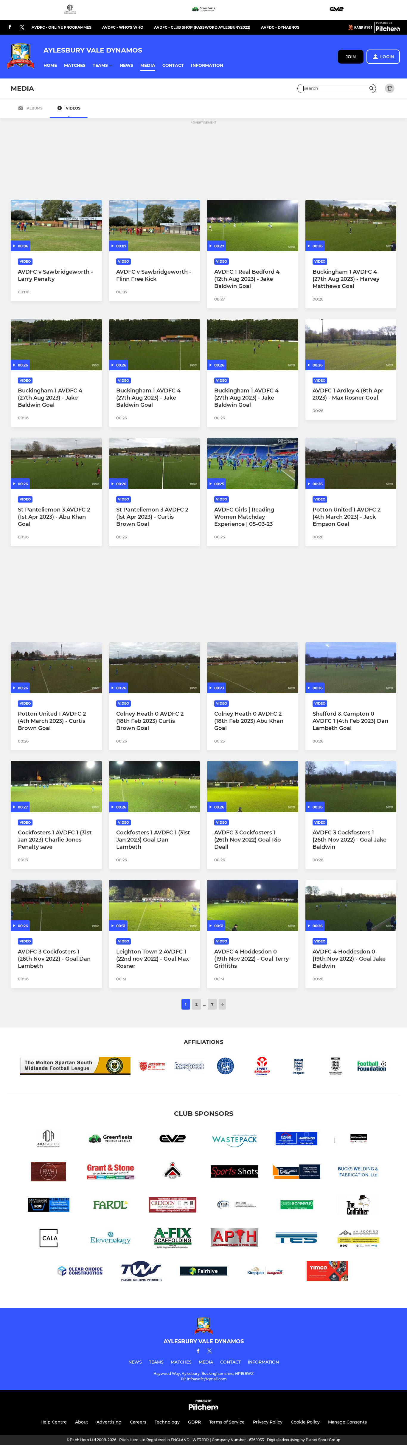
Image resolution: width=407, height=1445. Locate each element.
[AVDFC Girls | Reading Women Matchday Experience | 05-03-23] (252, 463)
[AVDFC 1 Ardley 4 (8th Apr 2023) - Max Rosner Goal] (351, 344)
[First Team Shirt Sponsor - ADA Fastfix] (70, 10)
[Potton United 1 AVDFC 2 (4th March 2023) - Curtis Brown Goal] (56, 668)
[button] (50, 65)
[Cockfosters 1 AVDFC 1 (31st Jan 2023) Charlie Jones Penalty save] (56, 786)
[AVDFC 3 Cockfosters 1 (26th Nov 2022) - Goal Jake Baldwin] (351, 786)
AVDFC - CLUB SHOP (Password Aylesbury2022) (202, 27)
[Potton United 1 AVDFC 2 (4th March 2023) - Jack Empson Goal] (351, 463)
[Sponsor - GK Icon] (172, 1172)
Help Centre (54, 1422)
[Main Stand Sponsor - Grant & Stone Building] (110, 1172)
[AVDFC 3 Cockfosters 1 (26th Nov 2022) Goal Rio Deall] (252, 786)
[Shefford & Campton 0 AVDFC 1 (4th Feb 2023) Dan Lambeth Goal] (351, 668)
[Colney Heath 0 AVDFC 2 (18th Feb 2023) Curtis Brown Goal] (154, 668)
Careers (138, 1422)
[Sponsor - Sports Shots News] (234, 1172)
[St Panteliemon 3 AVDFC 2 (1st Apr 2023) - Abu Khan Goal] (56, 463)
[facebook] (10, 27)
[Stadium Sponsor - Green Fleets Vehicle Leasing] (203, 10)
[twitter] (22, 27)
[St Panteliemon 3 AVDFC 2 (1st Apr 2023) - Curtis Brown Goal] (154, 463)
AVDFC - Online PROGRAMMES (61, 27)
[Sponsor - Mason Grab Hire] (296, 1139)
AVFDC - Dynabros (280, 27)
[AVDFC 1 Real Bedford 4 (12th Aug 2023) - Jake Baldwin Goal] (252, 225)
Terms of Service (227, 1422)
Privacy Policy (267, 1422)
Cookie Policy (305, 1422)
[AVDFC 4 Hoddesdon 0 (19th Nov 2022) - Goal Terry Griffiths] (252, 905)
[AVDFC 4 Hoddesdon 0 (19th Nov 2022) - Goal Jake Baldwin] (351, 905)
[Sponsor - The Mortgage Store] (296, 1172)
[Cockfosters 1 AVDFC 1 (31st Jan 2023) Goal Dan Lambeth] (154, 786)
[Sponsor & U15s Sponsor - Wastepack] (234, 1139)
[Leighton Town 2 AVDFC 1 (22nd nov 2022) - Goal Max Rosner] (154, 905)
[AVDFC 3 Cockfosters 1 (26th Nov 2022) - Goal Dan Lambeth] (56, 905)
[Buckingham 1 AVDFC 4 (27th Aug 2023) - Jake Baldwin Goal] (56, 344)
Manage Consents (347, 1422)
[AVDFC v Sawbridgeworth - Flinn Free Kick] (154, 225)
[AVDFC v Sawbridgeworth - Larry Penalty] (56, 225)
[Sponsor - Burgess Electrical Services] (358, 1139)
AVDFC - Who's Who (122, 27)
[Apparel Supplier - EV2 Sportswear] (336, 10)
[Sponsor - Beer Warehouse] (48, 1172)
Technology (167, 1422)
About (81, 1422)
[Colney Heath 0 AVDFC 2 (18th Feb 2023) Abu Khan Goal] (252, 668)
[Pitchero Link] (388, 29)
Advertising (109, 1422)
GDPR (194, 1422)
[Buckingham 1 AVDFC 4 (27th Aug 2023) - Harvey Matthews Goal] (351, 225)
